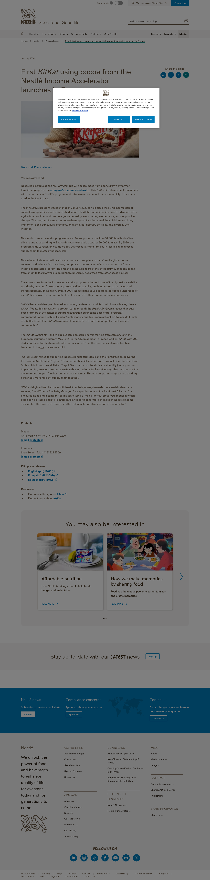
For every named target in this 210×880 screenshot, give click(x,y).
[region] (106, 108)
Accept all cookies (143, 119)
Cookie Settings (68, 119)
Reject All (118, 119)
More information (80, 110)
